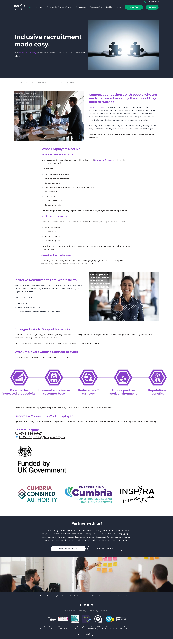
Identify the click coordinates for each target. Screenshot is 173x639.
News (119, 7)
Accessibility (81, 611)
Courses (121, 596)
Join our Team (134, 7)
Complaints (104, 611)
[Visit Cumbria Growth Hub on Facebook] (81, 605)
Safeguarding (93, 611)
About (49, 596)
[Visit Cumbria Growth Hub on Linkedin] (88, 605)
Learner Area (112, 596)
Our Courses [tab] (81, 7)
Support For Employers (39, 82)
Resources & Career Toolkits (101, 7)
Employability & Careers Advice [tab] (59, 7)
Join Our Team (105, 548)
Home (42, 596)
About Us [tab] (38, 7)
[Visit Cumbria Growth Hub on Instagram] (92, 605)
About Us (23, 82)
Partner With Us (68, 548)
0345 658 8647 (153, 2)
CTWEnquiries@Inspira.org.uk (42, 437)
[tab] (30, 7)
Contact (152, 7)
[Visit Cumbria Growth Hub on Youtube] (85, 605)
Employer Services (60, 596)
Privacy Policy (69, 611)
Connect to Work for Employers (63, 82)
